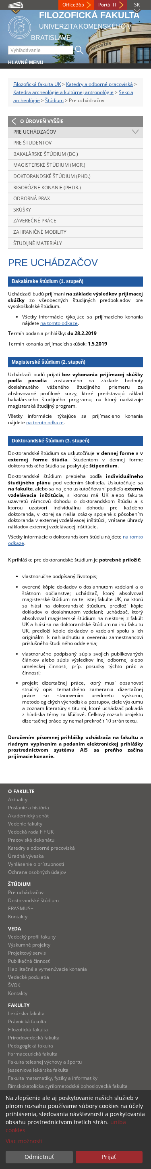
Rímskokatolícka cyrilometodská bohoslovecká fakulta (68, 1086)
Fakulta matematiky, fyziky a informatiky (52, 1078)
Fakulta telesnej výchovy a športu (45, 1061)
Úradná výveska (26, 856)
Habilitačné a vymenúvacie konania (47, 969)
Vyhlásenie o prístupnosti (36, 864)
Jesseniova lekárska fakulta (38, 1069)
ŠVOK (14, 985)
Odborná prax (31, 198)
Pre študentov (32, 142)
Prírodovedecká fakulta (34, 1037)
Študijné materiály (37, 243)
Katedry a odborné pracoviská (99, 84)
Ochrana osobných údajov (37, 872)
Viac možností (24, 1141)
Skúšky (22, 209)
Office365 (73, 4)
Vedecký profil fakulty (32, 936)
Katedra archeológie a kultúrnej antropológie (63, 92)
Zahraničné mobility (39, 231)
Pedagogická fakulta (30, 1045)
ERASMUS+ (20, 908)
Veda (14, 928)
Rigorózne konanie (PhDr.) (47, 187)
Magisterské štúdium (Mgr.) (49, 164)
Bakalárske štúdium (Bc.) (45, 154)
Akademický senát (28, 815)
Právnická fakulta (27, 1021)
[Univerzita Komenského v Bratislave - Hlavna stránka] (19, 26)
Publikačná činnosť (29, 960)
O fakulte (21, 791)
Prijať (109, 1157)
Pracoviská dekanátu (31, 839)
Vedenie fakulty (25, 823)
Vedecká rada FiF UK (31, 831)
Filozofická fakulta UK (37, 84)
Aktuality (17, 799)
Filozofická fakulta (28, 1029)
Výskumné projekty (29, 944)
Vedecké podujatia (28, 977)
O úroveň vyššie (42, 121)
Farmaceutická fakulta (33, 1053)
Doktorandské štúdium (33, 900)
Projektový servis (27, 952)
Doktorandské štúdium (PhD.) (52, 176)
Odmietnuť (39, 1157)
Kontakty (17, 916)
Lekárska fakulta (26, 1013)
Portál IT (107, 4)
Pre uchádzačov (34, 131)
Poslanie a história (28, 807)
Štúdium (54, 100)
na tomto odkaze (59, 323)
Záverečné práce (34, 220)
